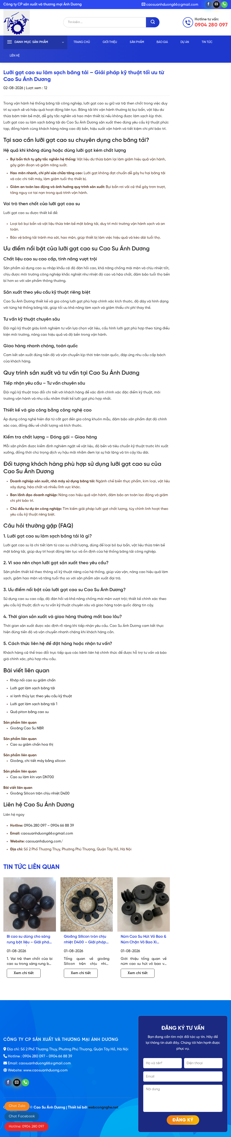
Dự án (184, 42)
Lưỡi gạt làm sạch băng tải (32, 688)
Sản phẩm (137, 42)
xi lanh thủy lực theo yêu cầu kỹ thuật (41, 696)
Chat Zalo (17, 1106)
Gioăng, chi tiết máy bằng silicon (37, 761)
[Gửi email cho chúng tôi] (216, 4)
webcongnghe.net (103, 1107)
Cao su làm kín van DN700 (32, 777)
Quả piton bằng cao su (29, 712)
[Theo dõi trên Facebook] (208, 4)
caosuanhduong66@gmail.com (47, 833)
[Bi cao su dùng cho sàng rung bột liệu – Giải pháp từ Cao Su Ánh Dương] (29, 904)
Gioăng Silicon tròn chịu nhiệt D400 (39, 793)
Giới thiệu (110, 42)
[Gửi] (152, 22)
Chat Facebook (22, 1116)
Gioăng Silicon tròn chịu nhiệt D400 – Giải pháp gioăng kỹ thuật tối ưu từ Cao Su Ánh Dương (86, 940)
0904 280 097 (211, 25)
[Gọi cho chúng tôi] (224, 4)
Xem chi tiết (24, 973)
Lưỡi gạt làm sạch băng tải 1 (33, 704)
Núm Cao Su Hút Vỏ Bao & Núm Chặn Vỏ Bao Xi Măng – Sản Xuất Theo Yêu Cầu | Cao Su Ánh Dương (143, 940)
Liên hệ (15, 55)
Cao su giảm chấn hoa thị (31, 745)
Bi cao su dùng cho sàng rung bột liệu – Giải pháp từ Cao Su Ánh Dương (29, 940)
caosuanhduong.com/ (44, 841)
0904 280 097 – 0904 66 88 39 (49, 826)
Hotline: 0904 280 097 (26, 1126)
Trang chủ (82, 42)
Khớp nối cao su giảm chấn (32, 680)
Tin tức (207, 42)
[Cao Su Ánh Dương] (33, 22)
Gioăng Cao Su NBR (27, 728)
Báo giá (162, 42)
